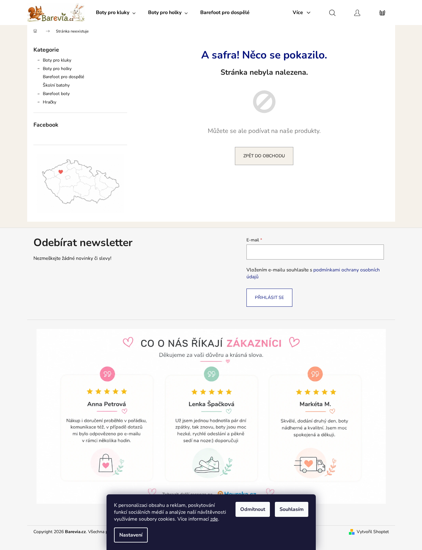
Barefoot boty (56, 94)
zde (214, 519)
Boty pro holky (57, 69)
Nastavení (130, 535)
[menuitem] (116, 12)
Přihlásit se (269, 297)
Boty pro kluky (57, 60)
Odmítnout (252, 509)
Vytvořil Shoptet (373, 532)
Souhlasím (292, 509)
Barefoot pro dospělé (63, 77)
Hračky (49, 102)
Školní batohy (56, 85)
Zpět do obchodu (264, 156)
